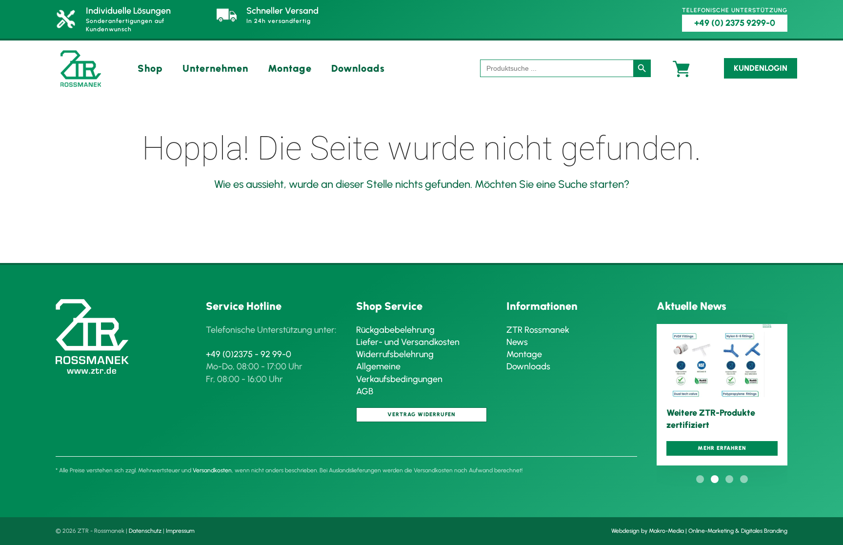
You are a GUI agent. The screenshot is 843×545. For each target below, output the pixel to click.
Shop (150, 68)
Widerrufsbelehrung (395, 354)
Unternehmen (215, 68)
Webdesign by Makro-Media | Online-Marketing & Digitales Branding (699, 530)
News (517, 342)
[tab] (700, 479)
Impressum (180, 530)
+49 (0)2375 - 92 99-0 (248, 354)
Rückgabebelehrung (395, 329)
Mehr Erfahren (722, 448)
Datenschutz (145, 530)
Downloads (358, 68)
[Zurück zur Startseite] (81, 68)
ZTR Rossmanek (537, 329)
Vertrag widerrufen (421, 414)
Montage (290, 68)
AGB (364, 391)
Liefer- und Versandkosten (408, 342)
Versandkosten (212, 470)
